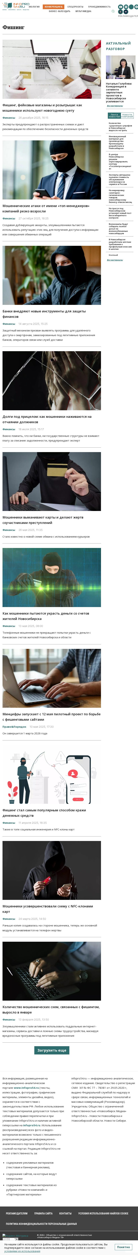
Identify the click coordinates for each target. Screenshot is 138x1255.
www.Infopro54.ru (26, 1087)
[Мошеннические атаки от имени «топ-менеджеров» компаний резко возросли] (52, 169)
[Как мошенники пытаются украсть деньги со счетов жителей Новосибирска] (52, 577)
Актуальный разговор (118, 46)
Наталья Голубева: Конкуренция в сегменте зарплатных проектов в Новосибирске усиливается (119, 92)
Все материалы (115, 105)
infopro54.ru (31, 1125)
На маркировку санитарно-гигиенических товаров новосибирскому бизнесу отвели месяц (120, 196)
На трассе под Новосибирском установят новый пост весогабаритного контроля (120, 213)
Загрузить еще (51, 1050)
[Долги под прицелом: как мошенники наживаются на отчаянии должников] (52, 380)
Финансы (9, 117)
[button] (113, 11)
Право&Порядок (14, 726)
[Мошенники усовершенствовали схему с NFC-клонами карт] (52, 870)
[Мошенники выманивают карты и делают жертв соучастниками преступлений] (52, 481)
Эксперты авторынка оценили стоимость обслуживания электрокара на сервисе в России (119, 179)
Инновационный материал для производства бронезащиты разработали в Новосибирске (117, 142)
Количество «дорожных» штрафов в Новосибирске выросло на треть (120, 127)
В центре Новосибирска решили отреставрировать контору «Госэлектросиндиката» (120, 161)
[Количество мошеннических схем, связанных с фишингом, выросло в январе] (52, 971)
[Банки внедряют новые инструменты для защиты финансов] (52, 275)
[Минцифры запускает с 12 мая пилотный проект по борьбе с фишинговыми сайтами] (52, 678)
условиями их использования (22, 1251)
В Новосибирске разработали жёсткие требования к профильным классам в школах (120, 244)
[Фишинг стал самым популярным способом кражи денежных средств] (52, 774)
